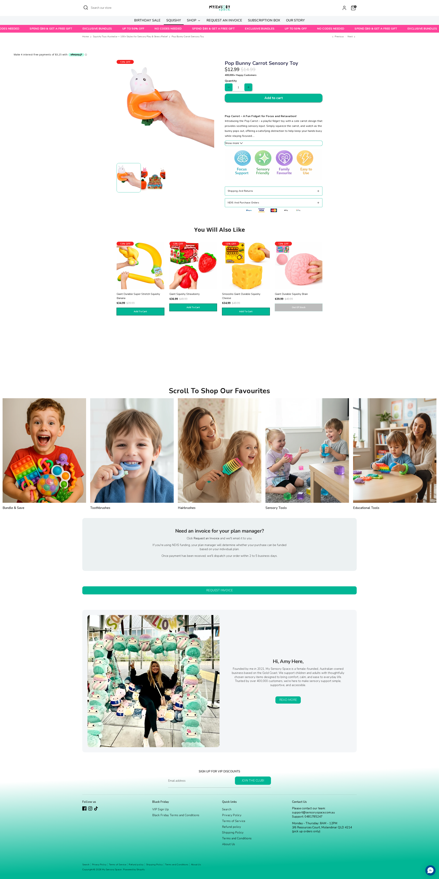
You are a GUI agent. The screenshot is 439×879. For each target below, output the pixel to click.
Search (227, 809)
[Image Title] (44, 450)
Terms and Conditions (237, 838)
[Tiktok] (96, 808)
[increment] (248, 87)
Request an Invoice (224, 20)
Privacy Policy (231, 815)
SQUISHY (173, 20)
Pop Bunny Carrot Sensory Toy (188, 36)
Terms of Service (233, 821)
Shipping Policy (233, 833)
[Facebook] (84, 808)
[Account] (344, 7)
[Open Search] (85, 7)
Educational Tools (366, 508)
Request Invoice (219, 590)
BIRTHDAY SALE (147, 20)
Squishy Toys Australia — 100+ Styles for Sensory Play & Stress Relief (130, 36)
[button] (430, 870)
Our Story (295, 20)
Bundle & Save (13, 508)
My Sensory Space (112, 869)
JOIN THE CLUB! (253, 781)
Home (85, 36)
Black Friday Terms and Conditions (175, 815)
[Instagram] (90, 808)
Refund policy (231, 827)
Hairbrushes (186, 508)
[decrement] (229, 87)
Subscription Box (264, 20)
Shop (192, 20)
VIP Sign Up (160, 809)
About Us (228, 844)
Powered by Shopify (134, 869)
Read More (288, 700)
